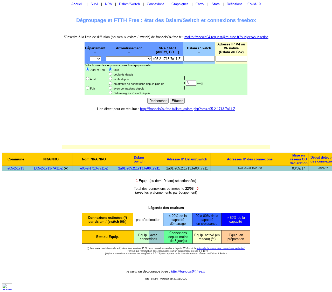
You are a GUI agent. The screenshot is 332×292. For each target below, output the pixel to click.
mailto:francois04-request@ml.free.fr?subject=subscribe (226, 37)
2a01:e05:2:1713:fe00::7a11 (139, 168)
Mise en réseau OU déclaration (299, 159)
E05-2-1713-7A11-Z (48, 168)
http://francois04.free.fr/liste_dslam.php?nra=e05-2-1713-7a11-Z (187, 109)
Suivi (94, 4)
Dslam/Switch (129, 4)
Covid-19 (254, 4)
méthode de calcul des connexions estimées (221, 248)
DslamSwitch (139, 159)
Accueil (76, 4)
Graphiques (180, 4)
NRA (108, 4)
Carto (200, 4)
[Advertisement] (58, 68)
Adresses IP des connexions (250, 159)
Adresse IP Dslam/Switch (187, 159)
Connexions (155, 4)
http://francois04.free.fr (188, 271)
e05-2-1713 (16, 168)
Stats (216, 4)
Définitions (235, 4)
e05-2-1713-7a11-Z (94, 168)
